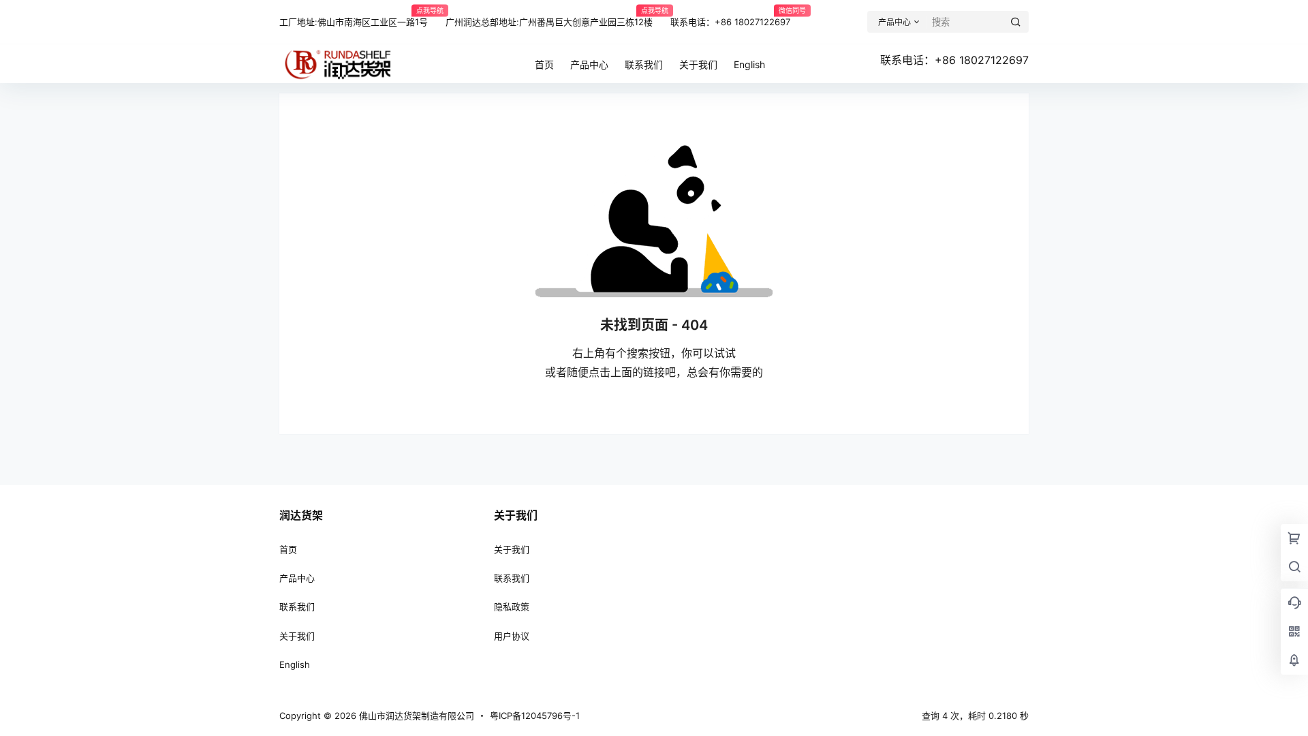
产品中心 (297, 577)
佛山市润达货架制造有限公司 (415, 715)
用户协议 (511, 635)
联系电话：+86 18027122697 (730, 16)
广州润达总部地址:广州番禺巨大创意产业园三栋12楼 (549, 16)
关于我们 (297, 635)
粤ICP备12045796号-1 (535, 715)
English (294, 664)
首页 (288, 549)
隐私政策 (511, 606)
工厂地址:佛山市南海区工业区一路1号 (353, 16)
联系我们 (297, 606)
